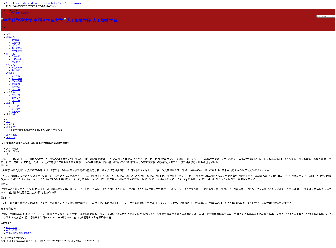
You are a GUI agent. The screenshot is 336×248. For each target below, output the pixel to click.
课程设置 (16, 87)
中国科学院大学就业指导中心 (20, 233)
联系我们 (25, 13)
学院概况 (10, 37)
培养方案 (16, 76)
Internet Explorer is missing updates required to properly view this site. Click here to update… (45, 3)
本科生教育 (17, 78)
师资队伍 (10, 54)
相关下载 (16, 89)
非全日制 (5, 13)
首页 (8, 34)
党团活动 (10, 92)
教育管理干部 (18, 62)
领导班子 (16, 45)
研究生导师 (17, 59)
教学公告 (16, 84)
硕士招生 (16, 106)
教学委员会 (17, 51)
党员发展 (16, 95)
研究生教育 (17, 81)
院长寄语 (16, 43)
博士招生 (16, 109)
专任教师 (16, 56)
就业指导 (16, 112)
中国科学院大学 (13, 230)
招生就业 (10, 103)
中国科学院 (11, 227)
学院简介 (16, 40)
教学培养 (10, 73)
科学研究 (10, 65)
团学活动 (16, 98)
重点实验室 (17, 67)
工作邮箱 (15, 13)
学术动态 (16, 70)
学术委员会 (17, 48)
